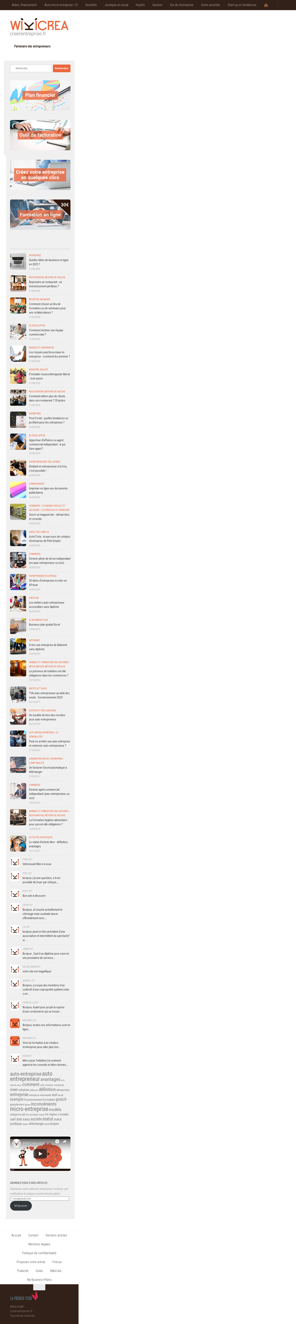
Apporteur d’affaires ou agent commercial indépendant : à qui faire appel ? (47, 444)
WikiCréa (55, 1271)
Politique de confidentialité (39, 1253)
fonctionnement (33, 1099)
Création (34, 598)
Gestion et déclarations (42, 710)
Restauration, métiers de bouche (47, 277)
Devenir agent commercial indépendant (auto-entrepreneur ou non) (49, 794)
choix (19, 1085)
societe (36, 1119)
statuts (25, 1124)
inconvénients (43, 1104)
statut (47, 1119)
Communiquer (36, 483)
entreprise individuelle (40, 1095)
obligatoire (15, 1114)
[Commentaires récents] (32, 244)
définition (47, 1089)
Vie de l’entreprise (181, 5)
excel (60, 1095)
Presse (57, 1262)
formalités (49, 1099)
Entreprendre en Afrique (43, 576)
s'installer (63, 1114)
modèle (55, 1109)
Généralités (35, 736)
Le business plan (38, 620)
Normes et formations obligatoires (48, 662)
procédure (34, 1114)
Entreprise (35, 255)
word (47, 1123)
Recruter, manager (39, 299)
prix (27, 1114)
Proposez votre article (31, 1262)
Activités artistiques (41, 837)
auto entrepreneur (31, 1076)
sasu (26, 1119)
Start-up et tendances (242, 5)
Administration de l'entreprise (46, 758)
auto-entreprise (25, 1074)
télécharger (36, 1124)
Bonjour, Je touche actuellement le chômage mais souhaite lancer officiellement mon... (42, 914)
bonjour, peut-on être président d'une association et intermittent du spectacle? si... (46, 936)
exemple (16, 1099)
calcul (13, 1085)
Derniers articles (56, 1235)
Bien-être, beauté (38, 369)
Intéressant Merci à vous (37, 864)
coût (42, 1085)
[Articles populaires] (47, 244)
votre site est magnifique (37, 971)
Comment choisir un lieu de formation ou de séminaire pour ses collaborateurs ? (47, 308)
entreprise (19, 1094)
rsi (46, 1114)
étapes (54, 1124)
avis (63, 1080)
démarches (62, 1090)
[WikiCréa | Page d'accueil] (39, 27)
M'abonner (20, 1206)
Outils (39, 1271)
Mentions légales (39, 1244)
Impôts (140, 5)
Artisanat (34, 640)
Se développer (37, 325)
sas (19, 1119)
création (24, 1090)
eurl (54, 1095)
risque (41, 1114)
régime (53, 1114)
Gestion (157, 5)
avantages (50, 1079)
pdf (23, 1114)
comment (30, 1084)
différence (34, 1090)
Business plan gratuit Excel (44, 624)
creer (14, 1089)
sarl (13, 1119)
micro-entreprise (29, 1109)
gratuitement (17, 1104)
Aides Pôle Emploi (39, 532)
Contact (33, 1235)
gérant (27, 1105)
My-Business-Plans (39, 1280)
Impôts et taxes (38, 688)
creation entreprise (54, 1085)
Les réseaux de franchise (55, 510)
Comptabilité (36, 763)
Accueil (16, 1235)
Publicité (22, 1271)
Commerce (34, 505)
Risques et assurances (41, 347)
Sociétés (91, 5)
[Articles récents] (17, 244)
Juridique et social (116, 5)
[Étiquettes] (62, 244)
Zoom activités (210, 5)
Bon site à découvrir (34, 896)
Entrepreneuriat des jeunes (44, 461)
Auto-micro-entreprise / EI (61, 5)
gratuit (61, 1099)
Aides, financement (24, 5)
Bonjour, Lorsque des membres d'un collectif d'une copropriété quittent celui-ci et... (46, 989)
